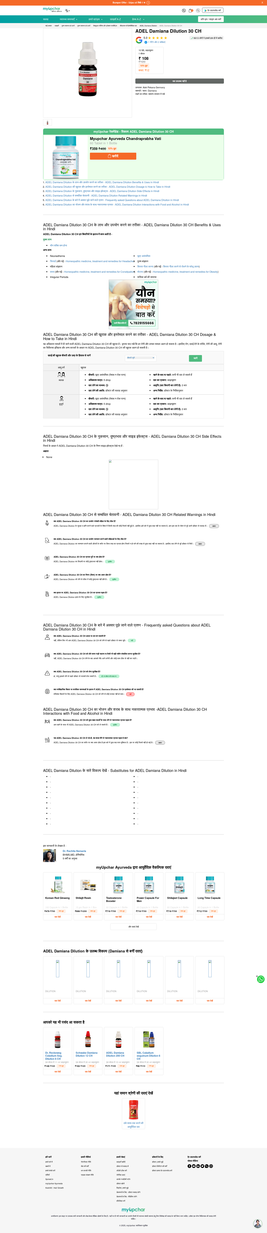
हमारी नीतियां (86, 1157)
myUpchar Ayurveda (54, 1183)
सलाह (45, 19)
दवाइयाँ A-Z (115, 19)
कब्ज (52, 271)
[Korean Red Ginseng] (57, 884)
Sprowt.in (49, 1179)
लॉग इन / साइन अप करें (211, 19)
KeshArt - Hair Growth (54, 1187)
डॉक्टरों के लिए (157, 1157)
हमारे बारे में (49, 1161)
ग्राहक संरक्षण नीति (87, 1174)
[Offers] (184, 10)
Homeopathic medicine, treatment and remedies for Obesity (185, 271)
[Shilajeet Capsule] (179, 884)
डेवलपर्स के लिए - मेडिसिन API (127, 1196)
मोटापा (140, 271)
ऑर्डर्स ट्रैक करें (122, 1170)
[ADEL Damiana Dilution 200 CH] (118, 1039)
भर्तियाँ (47, 1174)
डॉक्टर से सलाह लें (123, 1166)
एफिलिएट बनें (121, 1200)
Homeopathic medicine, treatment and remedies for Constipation (99, 271)
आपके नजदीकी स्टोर (123, 1179)
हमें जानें (48, 1157)
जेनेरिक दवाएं (121, 1174)
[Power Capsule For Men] (148, 884)
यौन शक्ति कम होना (58, 245)
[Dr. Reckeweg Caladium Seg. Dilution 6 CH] (57, 1039)
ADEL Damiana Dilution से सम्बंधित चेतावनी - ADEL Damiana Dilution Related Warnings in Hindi (96, 195)
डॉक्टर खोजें (120, 1183)
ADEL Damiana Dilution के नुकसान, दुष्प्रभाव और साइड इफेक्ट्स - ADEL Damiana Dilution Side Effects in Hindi (102, 191)
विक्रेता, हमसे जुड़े (122, 1187)
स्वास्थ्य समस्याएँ (67, 19)
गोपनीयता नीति (86, 1161)
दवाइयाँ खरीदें (121, 1161)
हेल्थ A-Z (137, 19)
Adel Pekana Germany (154, 87)
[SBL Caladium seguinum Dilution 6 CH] (149, 1039)
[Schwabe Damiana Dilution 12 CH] (88, 1039)
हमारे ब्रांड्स (94, 19)
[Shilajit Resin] (88, 884)
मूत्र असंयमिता (143, 256)
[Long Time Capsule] (209, 884)
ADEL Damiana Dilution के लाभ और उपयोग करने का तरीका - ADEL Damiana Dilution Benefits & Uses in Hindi (102, 182)
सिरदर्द (53, 261)
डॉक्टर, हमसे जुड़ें (157, 1161)
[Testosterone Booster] (118, 884)
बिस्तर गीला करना (145, 266)
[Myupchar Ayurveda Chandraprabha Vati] (66, 157)
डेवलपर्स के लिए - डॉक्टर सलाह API (128, 1192)
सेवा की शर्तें (85, 1166)
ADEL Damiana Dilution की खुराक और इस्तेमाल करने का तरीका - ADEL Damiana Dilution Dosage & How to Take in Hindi (107, 186)
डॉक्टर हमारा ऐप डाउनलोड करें (162, 1170)
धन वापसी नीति (86, 1170)
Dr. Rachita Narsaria (74, 851)
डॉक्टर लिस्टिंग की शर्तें (159, 1166)
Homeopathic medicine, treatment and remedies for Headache (100, 261)
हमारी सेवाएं (121, 1157)
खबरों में (47, 1166)
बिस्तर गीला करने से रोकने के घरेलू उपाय (181, 266)
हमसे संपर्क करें (50, 1170)
